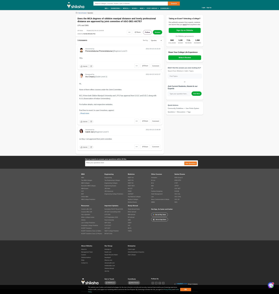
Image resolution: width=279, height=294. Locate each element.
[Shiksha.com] (76, 5)
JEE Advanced (109, 191)
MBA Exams (84, 188)
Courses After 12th (86, 212)
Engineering (108, 177)
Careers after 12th (86, 209)
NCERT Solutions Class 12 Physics (91, 233)
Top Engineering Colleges (112, 180)
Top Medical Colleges (134, 196)
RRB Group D (178, 177)
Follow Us (155, 279)
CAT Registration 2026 (111, 217)
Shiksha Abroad (109, 268)
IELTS (129, 228)
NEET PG (131, 180)
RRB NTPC (177, 180)
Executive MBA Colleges (88, 186)
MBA (82, 177)
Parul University (109, 220)
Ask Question (190, 163)
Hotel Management (156, 194)
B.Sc (152, 183)
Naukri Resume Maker (111, 255)
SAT (129, 225)
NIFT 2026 (108, 222)
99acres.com (108, 260)
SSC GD (176, 199)
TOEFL (130, 231)
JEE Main (107, 188)
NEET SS (130, 183)
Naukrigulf (108, 257)
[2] (270, 284)
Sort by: (145, 40)
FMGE (130, 191)
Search (174, 3)
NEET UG (131, 177)
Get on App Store (161, 219)
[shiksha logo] (90, 281)
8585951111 (111, 282)
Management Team (87, 252)
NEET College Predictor (112, 231)
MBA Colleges (85, 183)
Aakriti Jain (89, 132)
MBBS (153, 202)
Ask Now (196, 93)
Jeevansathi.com (110, 263)
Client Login (131, 249)
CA (152, 188)
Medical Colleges (133, 199)
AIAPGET (130, 194)
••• (129, 32)
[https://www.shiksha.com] (76, 13)
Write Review (135, 282)
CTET (176, 183)
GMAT (129, 222)
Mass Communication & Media (160, 199)
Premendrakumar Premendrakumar (99, 51)
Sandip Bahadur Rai (89, 34)
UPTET (176, 186)
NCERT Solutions (86, 228)
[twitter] (163, 283)
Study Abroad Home (134, 209)
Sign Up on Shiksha (184, 30)
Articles (83, 220)
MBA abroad (131, 214)
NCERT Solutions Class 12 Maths (91, 231)
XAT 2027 (107, 228)
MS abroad (131, 217)
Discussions (181, 112)
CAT (82, 191)
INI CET (130, 188)
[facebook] (159, 283)
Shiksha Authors (86, 257)
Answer (157, 32)
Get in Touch (109, 279)
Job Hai (107, 271)
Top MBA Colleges (86, 180)
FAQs (82, 260)
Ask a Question (85, 214)
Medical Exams (132, 202)
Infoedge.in (108, 249)
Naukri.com (108, 252)
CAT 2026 (107, 214)
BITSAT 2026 (108, 233)
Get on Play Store (160, 214)
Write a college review (87, 217)
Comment (155, 66)
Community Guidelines (175, 108)
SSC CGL (177, 194)
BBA (152, 186)
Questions (171, 112)
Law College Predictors (88, 222)
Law (152, 196)
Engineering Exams (110, 186)
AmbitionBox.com (110, 265)
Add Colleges (132, 255)
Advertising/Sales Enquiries (136, 252)
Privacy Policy (168, 289)
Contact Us (84, 263)
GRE (129, 220)
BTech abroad (132, 212)
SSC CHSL (177, 196)
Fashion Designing (156, 191)
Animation (154, 177)
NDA (175, 202)
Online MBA (84, 196)
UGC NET (177, 188)
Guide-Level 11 (101, 77)
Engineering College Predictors (114, 194)
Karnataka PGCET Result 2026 (114, 209)
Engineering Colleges (111, 183)
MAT (82, 194)
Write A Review (185, 58)
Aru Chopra (89, 77)
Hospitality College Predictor (89, 225)
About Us (84, 249)
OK (185, 289)
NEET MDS (131, 186)
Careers (83, 255)
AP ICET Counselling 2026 (112, 212)
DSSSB (176, 191)
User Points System (192, 108)
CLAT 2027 (108, 225)
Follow (147, 32)
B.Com (153, 180)
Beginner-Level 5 (120, 51)
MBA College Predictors (88, 199)
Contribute (132, 279)
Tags (189, 112)
